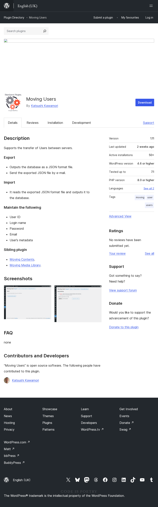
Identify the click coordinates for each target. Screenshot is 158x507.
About (8, 409)
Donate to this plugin (124, 327)
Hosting (9, 423)
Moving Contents (22, 259)
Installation (55, 123)
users (149, 205)
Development (81, 123)
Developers (89, 423)
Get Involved (128, 409)
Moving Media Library (25, 265)
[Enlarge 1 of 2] (46, 290)
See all (149, 253)
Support (148, 123)
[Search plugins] (45, 31)
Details (13, 123)
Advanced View (120, 216)
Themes (48, 416)
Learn (85, 409)
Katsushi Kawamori (44, 106)
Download (145, 102)
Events (124, 416)
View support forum (123, 290)
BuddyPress (14, 463)
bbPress (11, 456)
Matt (9, 449)
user (150, 197)
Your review (117, 253)
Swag (125, 429)
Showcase (49, 409)
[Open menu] (152, 6)
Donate (126, 423)
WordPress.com (17, 442)
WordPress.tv (92, 429)
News (8, 416)
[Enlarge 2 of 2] (96, 290)
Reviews (33, 123)
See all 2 (149, 188)
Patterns (48, 429)
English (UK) (21, 480)
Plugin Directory (14, 17)
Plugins (47, 423)
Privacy (9, 429)
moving (140, 197)
